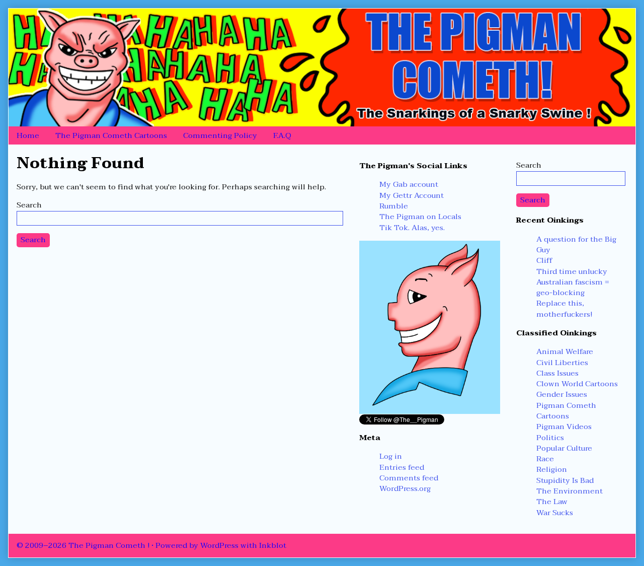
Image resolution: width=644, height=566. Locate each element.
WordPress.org (405, 488)
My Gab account (408, 184)
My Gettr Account (411, 195)
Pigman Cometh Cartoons (566, 410)
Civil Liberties (562, 362)
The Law (552, 501)
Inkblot (272, 545)
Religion (551, 469)
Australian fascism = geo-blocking (572, 287)
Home (28, 135)
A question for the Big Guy (576, 244)
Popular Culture (564, 448)
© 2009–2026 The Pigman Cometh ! (83, 545)
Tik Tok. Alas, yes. (412, 227)
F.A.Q (282, 135)
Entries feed (401, 467)
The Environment (569, 491)
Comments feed (408, 477)
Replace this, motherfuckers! (564, 308)
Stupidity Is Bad (565, 480)
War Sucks (554, 512)
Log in (390, 456)
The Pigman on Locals (420, 216)
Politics (550, 437)
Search (29, 204)
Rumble (393, 206)
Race (545, 458)
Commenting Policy (220, 135)
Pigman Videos (564, 426)
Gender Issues (561, 394)
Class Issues (557, 373)
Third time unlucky (571, 271)
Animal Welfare (564, 351)
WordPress (219, 545)
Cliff (544, 260)
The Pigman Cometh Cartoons (111, 135)
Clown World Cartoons (577, 383)
